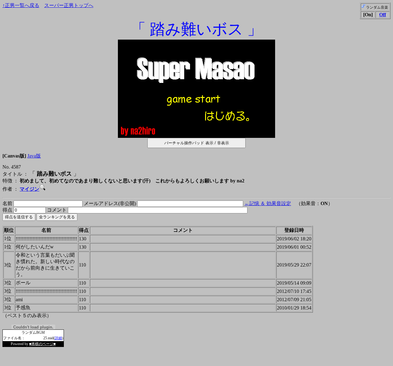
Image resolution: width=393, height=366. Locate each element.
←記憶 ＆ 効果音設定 (267, 203)
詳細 (58, 338)
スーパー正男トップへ (68, 5)
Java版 (34, 155)
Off (382, 14)
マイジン (29, 189)
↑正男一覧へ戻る (20, 5)
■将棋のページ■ (42, 344)
